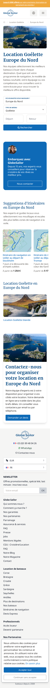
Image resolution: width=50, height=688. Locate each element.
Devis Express (10, 613)
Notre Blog (9, 552)
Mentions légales (12, 540)
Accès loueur (10, 625)
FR (11, 467)
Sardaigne (8, 589)
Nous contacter (25, 183)
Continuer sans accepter (25, 677)
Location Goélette (16, 22)
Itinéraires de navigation (16, 609)
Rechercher (26, 127)
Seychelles (8, 593)
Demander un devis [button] (18, 417)
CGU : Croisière (11, 544)
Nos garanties (10, 512)
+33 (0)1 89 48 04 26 (26, 443)
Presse (6, 532)
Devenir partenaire (13, 629)
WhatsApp (26, 448)
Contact (7, 560)
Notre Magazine (11, 556)
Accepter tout (25, 669)
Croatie (7, 581)
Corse (6, 572)
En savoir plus (33, 663)
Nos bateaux (10, 605)
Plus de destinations (14, 601)
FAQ (5, 528)
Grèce (6, 585)
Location (24, 544)
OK (43, 490)
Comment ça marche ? (15, 507)
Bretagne (8, 576)
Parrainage (9, 520)
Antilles (7, 597)
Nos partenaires (11, 516)
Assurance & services (14, 524)
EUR (12, 460)
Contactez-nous (26, 452)
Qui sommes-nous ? (13, 503)
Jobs (5, 536)
